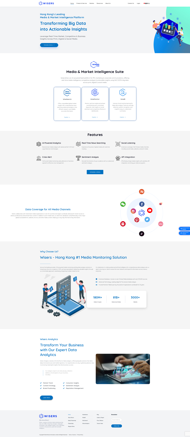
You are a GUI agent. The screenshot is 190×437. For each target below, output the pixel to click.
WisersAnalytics (85, 423)
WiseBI (84, 417)
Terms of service (72, 434)
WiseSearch (85, 420)
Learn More (46, 397)
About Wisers (71, 417)
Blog (98, 414)
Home (69, 414)
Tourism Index (100, 423)
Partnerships (71, 423)
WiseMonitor (85, 414)
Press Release (100, 420)
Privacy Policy (80, 434)
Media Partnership (72, 420)
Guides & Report (100, 417)
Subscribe (116, 426)
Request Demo (71, 426)
